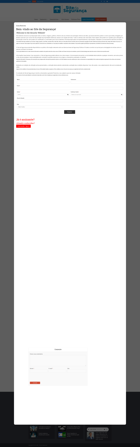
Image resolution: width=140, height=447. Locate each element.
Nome (18, 79)
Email (18, 85)
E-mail (51, 368)
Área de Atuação (20, 98)
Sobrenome (73, 79)
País (18, 104)
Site (68, 368)
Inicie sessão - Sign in (23, 126)
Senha (18, 91)
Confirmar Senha (75, 91)
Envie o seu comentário (36, 354)
